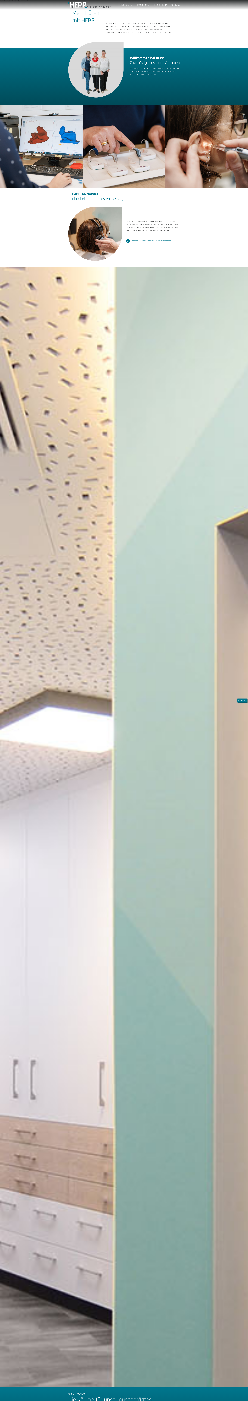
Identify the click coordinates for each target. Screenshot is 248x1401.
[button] (153, 241)
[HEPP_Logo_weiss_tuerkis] (77, 2)
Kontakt (242, 700)
